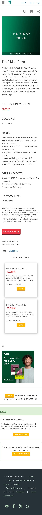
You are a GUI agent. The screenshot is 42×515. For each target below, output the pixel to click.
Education (13, 250)
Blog (9, 480)
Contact (31, 477)
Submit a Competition (23, 480)
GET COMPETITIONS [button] (21, 453)
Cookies (16, 484)
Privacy (6, 484)
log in (38, 3)
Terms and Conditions (14, 488)
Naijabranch (20, 492)
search (23, 3)
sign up (32, 3)
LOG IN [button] (9, 395)
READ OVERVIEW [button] (21, 434)
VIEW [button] (21, 288)
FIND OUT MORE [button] (10, 231)
